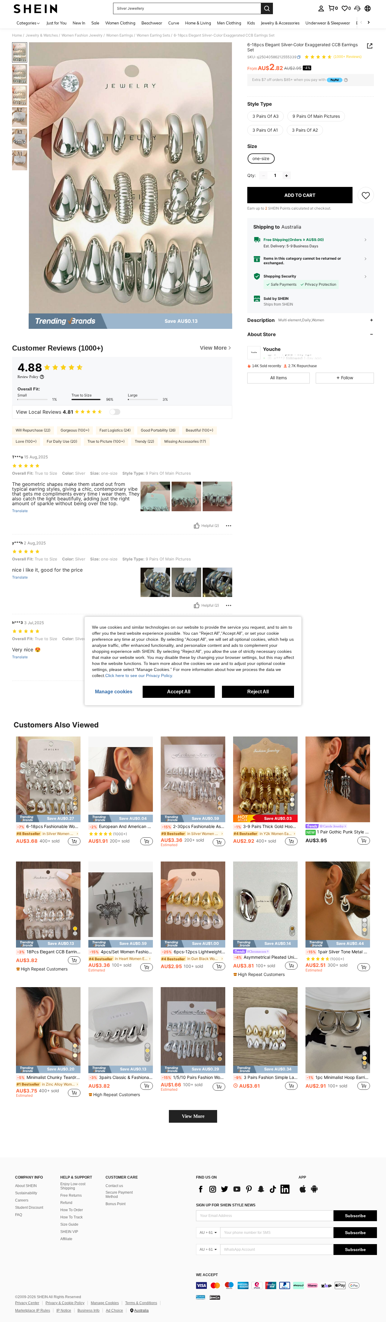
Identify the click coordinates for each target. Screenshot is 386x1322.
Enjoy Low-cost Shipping (72, 1186)
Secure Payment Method (119, 1194)
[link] (333, 8)
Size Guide (69, 1224)
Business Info (89, 1310)
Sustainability (26, 1193)
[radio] (265, 116)
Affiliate (66, 1239)
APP (302, 1177)
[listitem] (48, 794)
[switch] (114, 412)
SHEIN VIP (69, 1232)
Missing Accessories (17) (185, 441)
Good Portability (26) (158, 430)
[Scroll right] (368, 23)
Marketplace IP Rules (32, 1310)
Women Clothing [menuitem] (120, 23)
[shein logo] (35, 8)
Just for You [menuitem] (56, 23)
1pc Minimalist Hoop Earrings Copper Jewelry (338, 1077)
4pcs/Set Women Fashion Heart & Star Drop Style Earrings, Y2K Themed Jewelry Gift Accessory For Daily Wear (121, 951)
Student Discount (29, 1207)
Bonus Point (115, 1204)
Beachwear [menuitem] (151, 23)
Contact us (114, 1186)
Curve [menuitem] (173, 23)
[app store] (303, 1192)
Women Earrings (119, 35)
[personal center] (321, 8)
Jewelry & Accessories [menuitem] (280, 23)
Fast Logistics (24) (115, 430)
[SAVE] (366, 195)
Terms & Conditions (141, 1303)
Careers (21, 1200)
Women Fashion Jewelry (82, 35)
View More (193, 1116)
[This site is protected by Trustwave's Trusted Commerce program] (200, 1297)
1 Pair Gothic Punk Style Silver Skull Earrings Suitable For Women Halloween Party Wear (338, 831)
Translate (20, 511)
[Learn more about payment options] (346, 80)
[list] (244, 1189)
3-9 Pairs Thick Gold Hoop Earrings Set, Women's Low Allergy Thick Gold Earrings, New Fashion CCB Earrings (266, 826)
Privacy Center (27, 1303)
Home (17, 35)
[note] (48, 818)
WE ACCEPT (207, 1275)
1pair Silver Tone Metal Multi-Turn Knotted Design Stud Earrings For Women (338, 951)
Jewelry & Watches (42, 35)
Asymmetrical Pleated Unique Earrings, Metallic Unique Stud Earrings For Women (266, 957)
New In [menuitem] (79, 23)
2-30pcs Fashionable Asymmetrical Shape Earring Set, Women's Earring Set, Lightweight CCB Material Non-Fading (193, 826)
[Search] (267, 8)
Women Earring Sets (153, 35)
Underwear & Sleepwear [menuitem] (327, 23)
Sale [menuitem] (95, 23)
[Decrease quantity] (263, 175)
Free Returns (71, 1195)
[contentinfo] (286, 1285)
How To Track (71, 1217)
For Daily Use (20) (62, 441)
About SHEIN (26, 1186)
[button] (357, 8)
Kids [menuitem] (251, 23)
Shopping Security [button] (280, 276)
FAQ (18, 1215)
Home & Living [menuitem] (198, 23)
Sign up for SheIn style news (225, 1205)
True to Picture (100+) (106, 441)
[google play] (314, 1192)
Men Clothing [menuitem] (229, 23)
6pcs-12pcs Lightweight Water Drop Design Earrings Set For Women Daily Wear (193, 951)
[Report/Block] (228, 525)
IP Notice (63, 1310)
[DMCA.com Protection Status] (215, 1297)
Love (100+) (26, 441)
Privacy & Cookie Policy (65, 1303)
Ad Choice (114, 1310)
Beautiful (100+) (199, 430)
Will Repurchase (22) (33, 430)
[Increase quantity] (286, 175)
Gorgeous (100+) (75, 430)
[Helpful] (196, 525)
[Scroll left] (361, 23)
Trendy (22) (144, 441)
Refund (66, 1203)
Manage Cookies (105, 1303)
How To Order (71, 1210)
